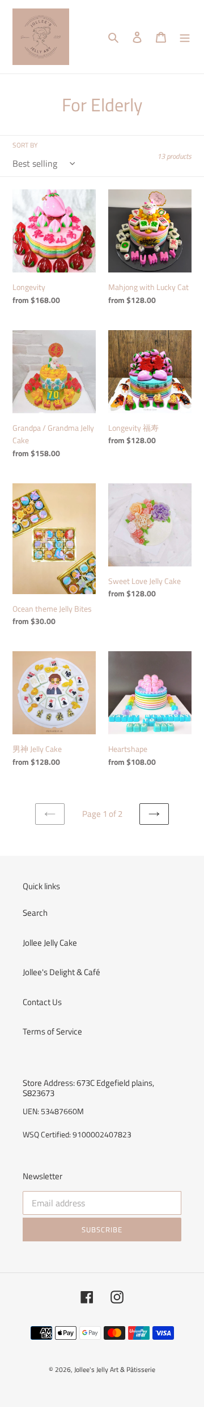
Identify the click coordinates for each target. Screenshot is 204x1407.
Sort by (24, 145)
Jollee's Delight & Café (61, 972)
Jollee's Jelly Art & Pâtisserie (114, 1369)
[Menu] (185, 37)
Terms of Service (52, 1031)
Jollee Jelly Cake (50, 942)
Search (35, 912)
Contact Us (42, 1001)
